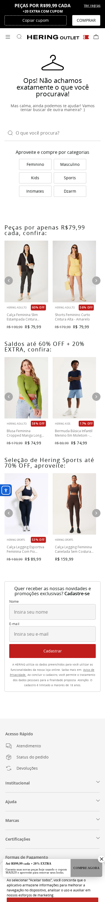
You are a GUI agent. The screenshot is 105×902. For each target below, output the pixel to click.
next (96, 280)
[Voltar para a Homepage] (53, 37)
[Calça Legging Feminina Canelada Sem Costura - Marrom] (74, 504)
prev (8, 280)
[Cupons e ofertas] (86, 37)
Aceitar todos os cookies (52, 883)
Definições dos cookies (52, 893)
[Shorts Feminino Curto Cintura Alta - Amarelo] (74, 271)
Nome (14, 602)
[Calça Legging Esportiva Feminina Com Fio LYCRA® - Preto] (26, 504)
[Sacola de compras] (96, 37)
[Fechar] (98, 850)
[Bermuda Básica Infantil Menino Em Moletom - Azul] (74, 387)
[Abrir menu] (7, 37)
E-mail (14, 624)
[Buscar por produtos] (19, 37)
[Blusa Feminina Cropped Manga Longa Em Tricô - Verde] (26, 387)
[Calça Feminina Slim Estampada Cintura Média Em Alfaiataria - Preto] (26, 271)
